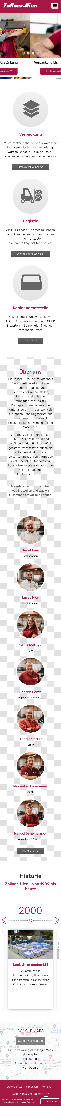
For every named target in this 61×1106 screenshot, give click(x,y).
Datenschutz (14, 1086)
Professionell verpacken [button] (30, 71)
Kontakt (46, 1086)
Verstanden (51, 1101)
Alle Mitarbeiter (30, 851)
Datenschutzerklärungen (30, 1063)
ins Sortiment (30, 340)
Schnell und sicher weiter (30, 253)
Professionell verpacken (30, 166)
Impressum (32, 1086)
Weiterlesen (31, 1102)
